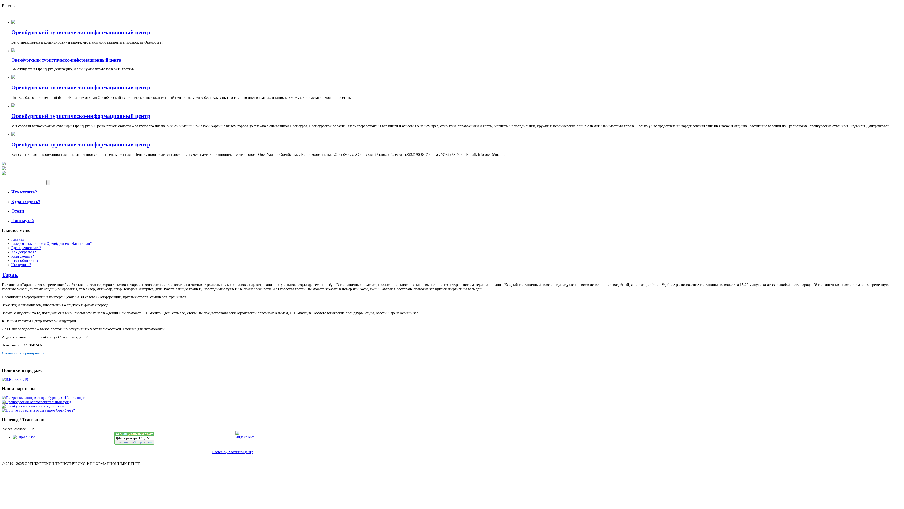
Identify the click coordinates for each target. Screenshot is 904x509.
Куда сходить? (22, 256)
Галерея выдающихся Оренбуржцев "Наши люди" (51, 244)
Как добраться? (23, 252)
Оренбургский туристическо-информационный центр (80, 32)
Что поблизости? (24, 261)
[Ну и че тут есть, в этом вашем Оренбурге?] (38, 410)
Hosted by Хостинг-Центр (232, 452)
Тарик (10, 275)
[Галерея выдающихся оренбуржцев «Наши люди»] (44, 398)
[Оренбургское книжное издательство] (33, 406)
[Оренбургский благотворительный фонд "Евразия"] (36, 402)
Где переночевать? (26, 248)
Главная (17, 239)
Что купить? (21, 265)
